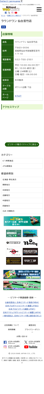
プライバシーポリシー (32, 331)
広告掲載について (11, 325)
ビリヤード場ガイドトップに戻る (22, 144)
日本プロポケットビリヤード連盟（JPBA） (22, 306)
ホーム (3, 15)
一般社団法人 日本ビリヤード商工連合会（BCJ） (22, 316)
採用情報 (11, 329)
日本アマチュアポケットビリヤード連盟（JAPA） (22, 312)
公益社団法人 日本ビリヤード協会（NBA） (22, 302)
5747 (18, 96)
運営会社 (32, 325)
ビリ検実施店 (8, 161)
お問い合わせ (22, 336)
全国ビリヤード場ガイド (14, 15)
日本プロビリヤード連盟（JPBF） (22, 309)
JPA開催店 (7, 166)
